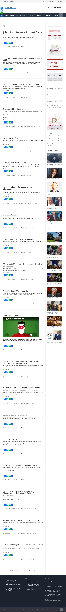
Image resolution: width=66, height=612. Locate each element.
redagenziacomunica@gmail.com (53, 600)
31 (58, 143)
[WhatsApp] (1, 13)
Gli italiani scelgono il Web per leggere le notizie (21, 388)
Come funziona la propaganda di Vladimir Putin (53, 193)
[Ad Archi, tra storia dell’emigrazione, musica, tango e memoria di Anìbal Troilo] (54, 250)
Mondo (6, 18)
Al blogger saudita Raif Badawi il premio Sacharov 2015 (22, 59)
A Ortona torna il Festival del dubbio (54, 270)
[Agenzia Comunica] (11, 7)
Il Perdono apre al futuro (52, 242)
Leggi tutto (32, 37)
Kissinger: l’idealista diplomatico (15, 109)
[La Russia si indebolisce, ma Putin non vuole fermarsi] (54, 158)
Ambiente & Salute (9, 15)
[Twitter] (1, 10)
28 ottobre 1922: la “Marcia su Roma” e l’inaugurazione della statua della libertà (18, 492)
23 (56, 142)
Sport (13, 18)
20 (49, 142)
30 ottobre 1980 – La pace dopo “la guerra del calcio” (23, 264)
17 (58, 140)
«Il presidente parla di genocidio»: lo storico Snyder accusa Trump (54, 222)
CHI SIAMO (6, 1)
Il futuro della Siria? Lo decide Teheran (18, 239)
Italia (31, 15)
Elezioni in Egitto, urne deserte (15, 415)
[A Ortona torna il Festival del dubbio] (54, 264)
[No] (64, 609)
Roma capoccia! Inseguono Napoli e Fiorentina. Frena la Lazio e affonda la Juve (21, 362)
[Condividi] (1, 15)
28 (52, 143)
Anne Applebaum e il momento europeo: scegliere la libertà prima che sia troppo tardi (54, 93)
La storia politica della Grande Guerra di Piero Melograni (20, 188)
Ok (61, 609)
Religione (47, 15)
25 (60, 142)
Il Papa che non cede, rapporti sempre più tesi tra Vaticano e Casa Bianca (54, 208)
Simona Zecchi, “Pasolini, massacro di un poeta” (21, 520)
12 (47, 140)
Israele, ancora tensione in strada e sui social (20, 465)
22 (54, 142)
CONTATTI (12, 1)
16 (56, 140)
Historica (24, 126)
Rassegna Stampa (30, 126)
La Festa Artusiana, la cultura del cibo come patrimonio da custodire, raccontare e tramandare (54, 327)
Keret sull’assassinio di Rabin (14, 163)
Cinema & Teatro (26, 97)
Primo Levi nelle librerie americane (16, 291)
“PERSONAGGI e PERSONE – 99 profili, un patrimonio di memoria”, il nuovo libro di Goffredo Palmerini (55, 298)
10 (58, 138)
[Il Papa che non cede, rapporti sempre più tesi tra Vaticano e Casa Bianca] (54, 201)
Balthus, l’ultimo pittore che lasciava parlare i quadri (23, 545)
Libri (34, 126)
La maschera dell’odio (11, 138)
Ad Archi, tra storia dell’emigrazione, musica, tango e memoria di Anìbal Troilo (54, 256)
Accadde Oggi (25, 279)
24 (58, 142)
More (29, 46)
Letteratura (25, 533)
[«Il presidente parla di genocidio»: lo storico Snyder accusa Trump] (54, 216)
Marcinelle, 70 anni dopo (11, 590)
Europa (27, 151)
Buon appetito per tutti (11, 316)
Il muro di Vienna (10, 215)
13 (49, 140)
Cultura (39, 15)
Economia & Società (21, 15)
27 (49, 143)
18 (60, 140)
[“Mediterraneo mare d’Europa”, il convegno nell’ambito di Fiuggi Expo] (54, 306)
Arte (24, 559)
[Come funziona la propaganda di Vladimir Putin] (54, 187)
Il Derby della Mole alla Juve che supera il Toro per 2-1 (22, 33)
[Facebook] (1, 8)
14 (52, 140)
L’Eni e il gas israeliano (12, 439)
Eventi (30, 97)
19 (47, 142)
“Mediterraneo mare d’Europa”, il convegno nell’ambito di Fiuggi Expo (54, 313)
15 (54, 140)
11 (60, 138)
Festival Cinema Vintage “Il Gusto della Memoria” (22, 84)
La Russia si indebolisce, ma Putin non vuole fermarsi (55, 165)
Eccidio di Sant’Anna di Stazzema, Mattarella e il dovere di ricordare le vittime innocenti (13, 588)
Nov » (51, 145)
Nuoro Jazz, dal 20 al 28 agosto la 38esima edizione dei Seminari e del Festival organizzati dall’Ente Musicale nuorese (54, 284)
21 (52, 142)
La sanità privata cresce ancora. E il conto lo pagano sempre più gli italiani (34, 585)
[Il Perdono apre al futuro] (54, 237)
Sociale (56, 15)
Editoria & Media (26, 403)
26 (47, 143)
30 (56, 143)
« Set (48, 145)
